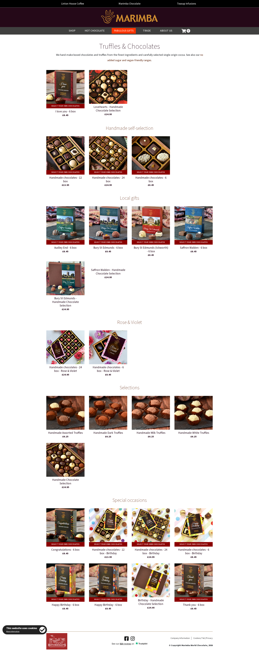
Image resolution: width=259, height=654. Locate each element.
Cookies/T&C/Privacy (203, 638)
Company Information (180, 638)
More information (12, 631)
